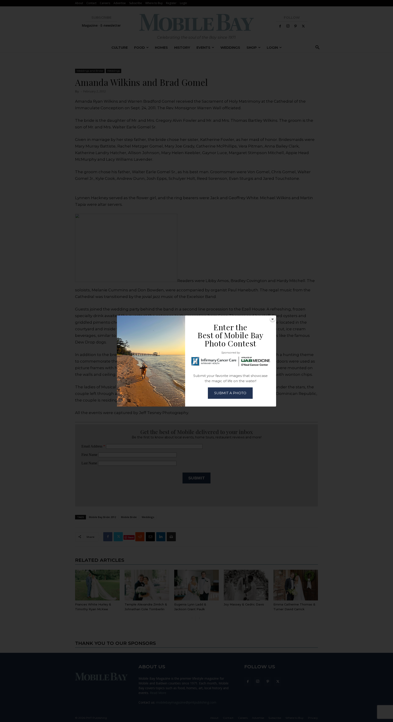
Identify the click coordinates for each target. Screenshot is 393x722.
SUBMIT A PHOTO (230, 393)
